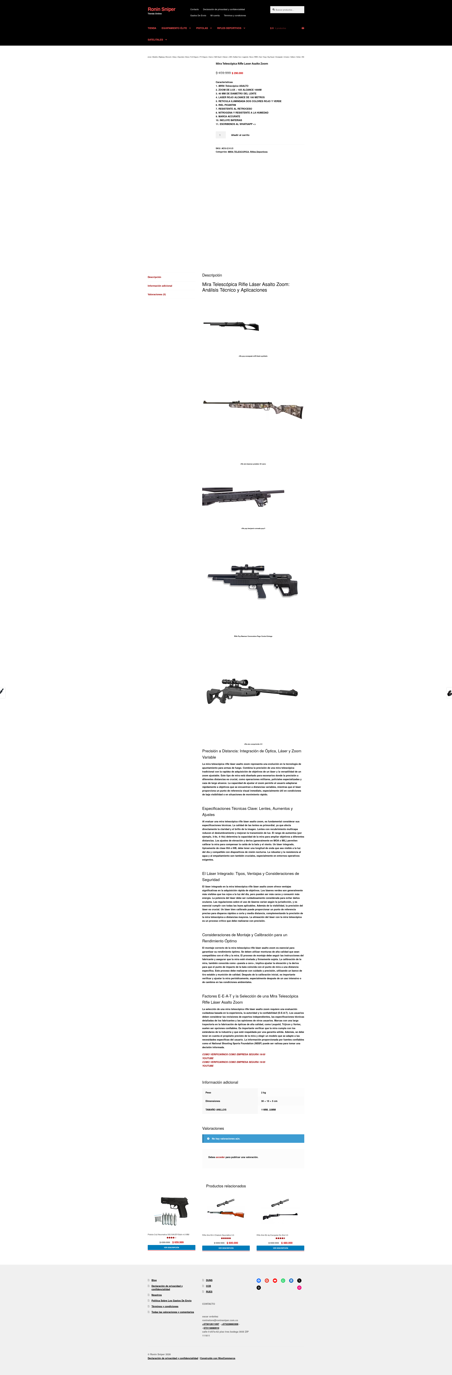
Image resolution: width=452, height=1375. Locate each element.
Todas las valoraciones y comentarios (172, 1312)
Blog (154, 1280)
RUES (209, 1291)
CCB (208, 1286)
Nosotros (156, 1295)
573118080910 (211, 1328)
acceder (220, 1157)
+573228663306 (229, 1324)
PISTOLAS (202, 28)
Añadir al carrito (240, 135)
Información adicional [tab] (160, 285)
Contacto (194, 9)
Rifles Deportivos (259, 151)
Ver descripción (171, 1247)
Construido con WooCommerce (217, 1358)
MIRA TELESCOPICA (238, 151)
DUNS (209, 1280)
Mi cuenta (215, 15)
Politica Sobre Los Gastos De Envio (171, 1300)
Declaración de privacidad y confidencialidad (224, 9)
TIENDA (152, 28)
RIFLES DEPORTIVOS (229, 28)
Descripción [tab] (154, 277)
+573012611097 (210, 1324)
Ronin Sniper (161, 9)
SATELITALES (155, 39)
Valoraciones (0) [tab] (157, 294)
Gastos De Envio (198, 15)
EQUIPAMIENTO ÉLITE (174, 28)
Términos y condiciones (235, 15)
